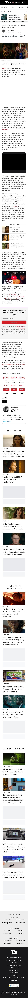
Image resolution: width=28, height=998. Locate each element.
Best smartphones (8, 933)
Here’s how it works (19, 36)
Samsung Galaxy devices (20, 919)
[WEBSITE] (15, 411)
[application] (14, 160)
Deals (12, 7)
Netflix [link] (7, 393)
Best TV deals (7, 943)
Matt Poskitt (11, 30)
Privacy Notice (21, 328)
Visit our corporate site (20, 992)
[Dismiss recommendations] (26, 12)
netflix (4, 401)
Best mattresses (20, 933)
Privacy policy (14, 967)
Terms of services (20, 326)
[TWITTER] (12, 411)
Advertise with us (14, 972)
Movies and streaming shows (7, 923)
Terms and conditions (14, 965)
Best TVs (20, 930)
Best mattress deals (20, 940)
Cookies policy (14, 970)
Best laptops (7, 930)
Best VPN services (20, 922)
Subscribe (17, 2)
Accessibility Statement (14, 957)
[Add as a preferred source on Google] (14, 985)
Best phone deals (7, 940)
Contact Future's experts (14, 960)
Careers (14, 975)
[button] (6, 384)
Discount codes (20, 943)
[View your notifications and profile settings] (10, 2)
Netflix (4, 68)
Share (6, 63)
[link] (6, 377)
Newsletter (22, 63)
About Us (14, 962)
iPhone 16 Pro (7, 919)
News (20, 32)
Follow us (15, 63)
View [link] (6, 389)
